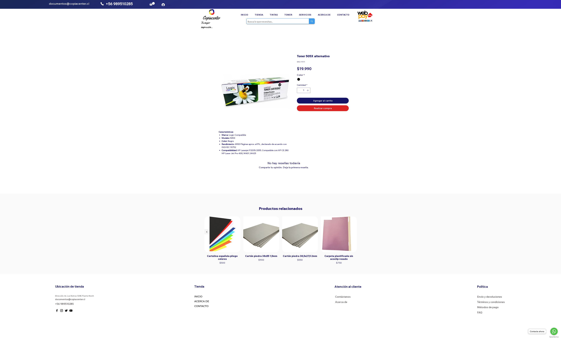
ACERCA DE (201, 301)
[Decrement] (299, 90)
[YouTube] (71, 310)
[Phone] (102, 4)
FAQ (479, 312)
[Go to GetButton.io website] (554, 337)
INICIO (198, 296)
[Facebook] (57, 310)
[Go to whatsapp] (554, 331)
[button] (152, 4)
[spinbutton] (303, 90)
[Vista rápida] (222, 234)
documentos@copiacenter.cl (69, 3)
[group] (280, 240)
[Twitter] (66, 310)
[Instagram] (61, 310)
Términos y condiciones (491, 301)
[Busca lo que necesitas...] (312, 21)
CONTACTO (201, 306)
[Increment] (308, 90)
